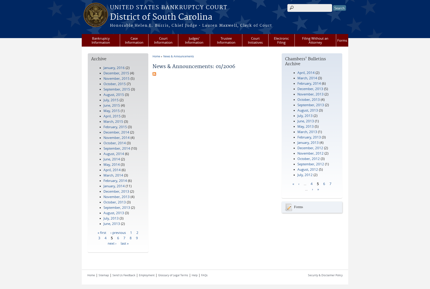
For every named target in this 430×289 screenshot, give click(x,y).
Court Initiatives (255, 40)
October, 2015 (114, 84)
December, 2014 (116, 132)
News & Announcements (178, 56)
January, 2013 (308, 142)
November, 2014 (116, 137)
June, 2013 (305, 121)
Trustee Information (226, 40)
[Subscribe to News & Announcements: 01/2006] (154, 74)
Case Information (134, 40)
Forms (342, 40)
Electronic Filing (281, 40)
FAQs (204, 275)
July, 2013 (305, 115)
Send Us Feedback (123, 275)
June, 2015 (111, 105)
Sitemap (104, 275)
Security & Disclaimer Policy (325, 275)
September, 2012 (310, 164)
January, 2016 (114, 67)
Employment (147, 275)
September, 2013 (310, 105)
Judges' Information (194, 40)
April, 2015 (112, 116)
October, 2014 (114, 143)
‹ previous (118, 232)
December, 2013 (310, 88)
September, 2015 (116, 89)
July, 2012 (305, 175)
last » (125, 243)
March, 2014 (307, 78)
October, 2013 (308, 99)
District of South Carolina (161, 17)
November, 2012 (310, 153)
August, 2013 (307, 110)
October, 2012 (308, 158)
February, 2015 (115, 127)
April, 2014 (306, 72)
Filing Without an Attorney (315, 40)
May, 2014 (111, 164)
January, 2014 (114, 186)
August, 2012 (307, 169)
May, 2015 (111, 110)
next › (112, 243)
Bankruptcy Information (101, 40)
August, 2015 (113, 94)
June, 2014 (111, 159)
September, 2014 (116, 148)
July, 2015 (111, 100)
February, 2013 (309, 137)
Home (156, 56)
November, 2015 (116, 78)
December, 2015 (116, 73)
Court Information (163, 40)
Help (195, 275)
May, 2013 (305, 126)
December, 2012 (310, 148)
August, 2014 (113, 153)
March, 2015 (113, 121)
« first (102, 232)
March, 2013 (307, 131)
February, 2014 (309, 83)
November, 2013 (310, 94)
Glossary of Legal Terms (173, 275)
